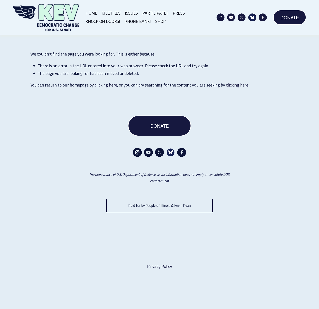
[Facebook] (263, 17)
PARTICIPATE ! (155, 13)
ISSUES (131, 13)
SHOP (160, 21)
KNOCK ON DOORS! (103, 21)
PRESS (179, 13)
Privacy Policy (159, 266)
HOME (91, 13)
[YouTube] (231, 17)
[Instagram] (220, 17)
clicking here (106, 85)
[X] (242, 17)
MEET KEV (111, 13)
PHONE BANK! (138, 21)
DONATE (289, 17)
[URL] (252, 17)
